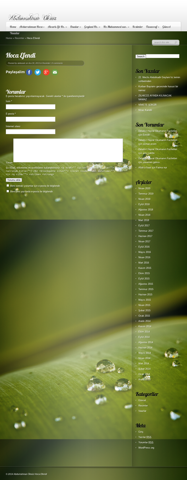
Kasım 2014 (144, 326)
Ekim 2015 (144, 273)
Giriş (140, 431)
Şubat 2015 (144, 310)
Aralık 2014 (144, 321)
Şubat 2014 (144, 368)
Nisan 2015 (144, 305)
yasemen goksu (151, 162)
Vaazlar (142, 411)
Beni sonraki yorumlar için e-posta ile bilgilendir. (35, 185)
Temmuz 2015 (145, 289)
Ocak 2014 (144, 374)
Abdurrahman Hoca (32, 27)
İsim (9, 101)
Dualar (75, 27)
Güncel (166, 27)
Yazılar (144, 437)
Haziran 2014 (145, 347)
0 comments (57, 63)
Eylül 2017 (144, 225)
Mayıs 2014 (144, 353)
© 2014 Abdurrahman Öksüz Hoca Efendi (26, 474)
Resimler (137, 27)
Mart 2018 (143, 220)
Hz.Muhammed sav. (116, 27)
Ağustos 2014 (145, 342)
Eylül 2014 (144, 337)
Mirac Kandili (145, 110)
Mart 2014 (143, 363)
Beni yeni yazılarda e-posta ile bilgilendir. (31, 191)
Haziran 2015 (145, 294)
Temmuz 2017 (145, 230)
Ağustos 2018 (145, 209)
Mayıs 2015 (144, 299)
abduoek (21, 63)
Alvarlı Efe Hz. (57, 27)
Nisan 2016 (144, 257)
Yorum (9, 162)
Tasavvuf (152, 27)
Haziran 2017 (145, 236)
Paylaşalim (15, 72)
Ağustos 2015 (145, 284)
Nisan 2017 (144, 241)
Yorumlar (145, 442)
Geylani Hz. (92, 27)
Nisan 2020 (144, 188)
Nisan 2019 (144, 199)
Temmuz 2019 (145, 193)
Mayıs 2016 (144, 252)
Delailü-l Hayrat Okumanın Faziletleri (157, 131)
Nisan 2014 (144, 358)
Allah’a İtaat (144, 167)
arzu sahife (148, 153)
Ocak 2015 (144, 315)
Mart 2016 (143, 262)
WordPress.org (146, 447)
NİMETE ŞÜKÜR (147, 104)
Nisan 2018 (144, 215)
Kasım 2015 (144, 268)
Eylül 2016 (144, 246)
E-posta (11, 113)
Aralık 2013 (144, 379)
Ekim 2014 (144, 331)
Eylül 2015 (144, 278)
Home (13, 27)
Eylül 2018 (144, 204)
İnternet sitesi (13, 126)
